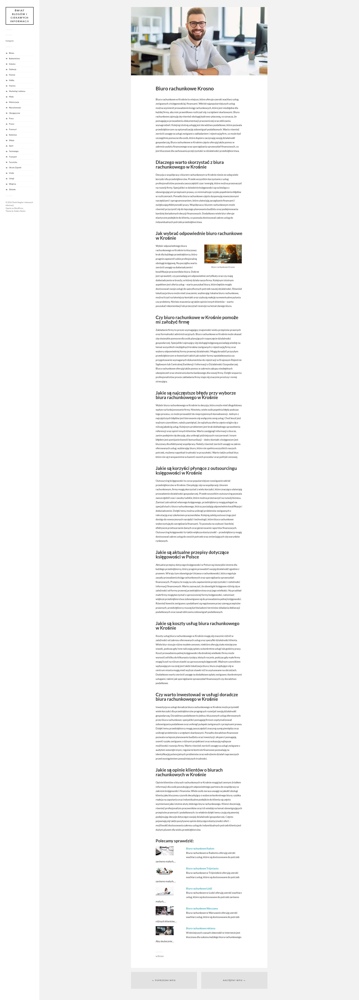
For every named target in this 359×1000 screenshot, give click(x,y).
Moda (11, 97)
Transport (13, 157)
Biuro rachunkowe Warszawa (202, 908)
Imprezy (12, 86)
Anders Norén (19, 211)
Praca (11, 118)
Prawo (11, 124)
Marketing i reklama (17, 91)
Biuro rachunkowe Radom (200, 848)
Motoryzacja (14, 102)
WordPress (18, 208)
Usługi (11, 178)
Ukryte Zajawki (15, 167)
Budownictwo (14, 58)
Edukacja (12, 69)
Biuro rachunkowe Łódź (199, 888)
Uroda (11, 173)
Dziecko (12, 64)
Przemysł (13, 129)
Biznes (11, 53)
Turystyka (13, 162)
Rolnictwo (13, 135)
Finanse (12, 75)
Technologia (14, 151)
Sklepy (11, 140)
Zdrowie (12, 189)
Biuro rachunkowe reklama (200, 928)
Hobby (11, 80)
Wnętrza (12, 184)
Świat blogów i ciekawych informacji (19, 16)
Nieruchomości (15, 107)
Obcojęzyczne (14, 113)
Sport (11, 146)
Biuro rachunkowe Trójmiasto (202, 868)
